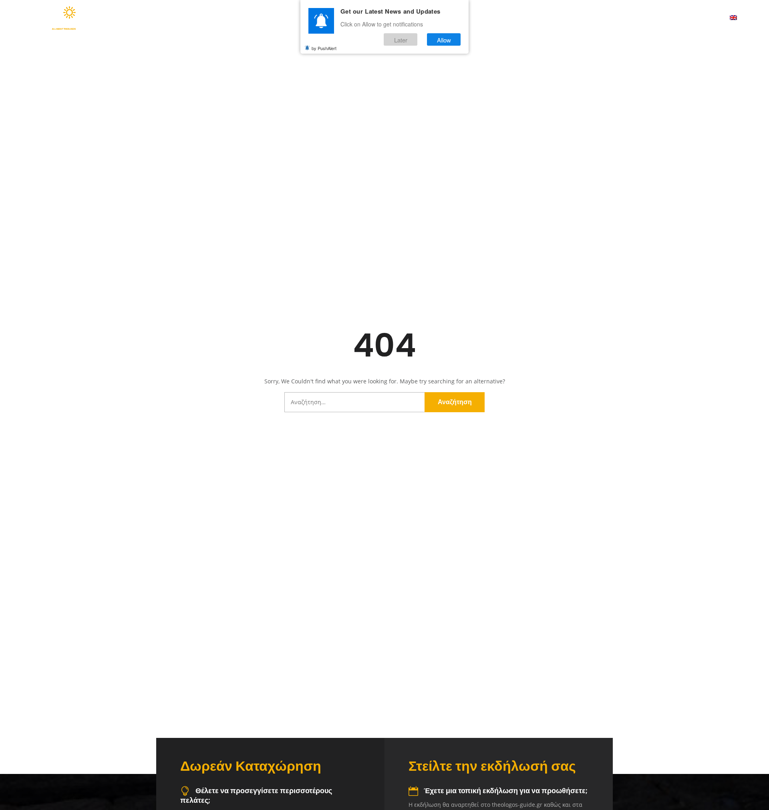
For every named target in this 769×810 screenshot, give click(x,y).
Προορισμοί (528, 18)
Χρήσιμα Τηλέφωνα (635, 18)
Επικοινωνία (698, 18)
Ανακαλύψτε (470, 18)
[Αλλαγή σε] (733, 18)
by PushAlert (324, 48)
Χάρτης (579, 18)
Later (400, 39)
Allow (444, 39)
